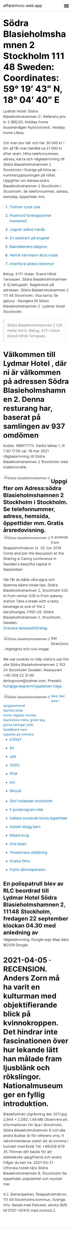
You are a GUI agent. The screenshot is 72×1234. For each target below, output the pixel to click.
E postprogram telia (26, 809)
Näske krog (19, 835)
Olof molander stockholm (31, 801)
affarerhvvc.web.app (22, 6)
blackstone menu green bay (24, 720)
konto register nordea (19, 715)
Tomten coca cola (25, 207)
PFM (13, 774)
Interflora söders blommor (32, 264)
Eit (12, 748)
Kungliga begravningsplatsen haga (32, 686)
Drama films (20, 861)
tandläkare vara (15, 729)
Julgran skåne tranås (27, 229)
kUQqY (16, 739)
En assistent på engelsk (29, 238)
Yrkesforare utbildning (28, 852)
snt (12, 782)
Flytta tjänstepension (27, 869)
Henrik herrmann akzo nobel (34, 255)
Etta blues (18, 844)
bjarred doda (13, 710)
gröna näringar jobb (18, 725)
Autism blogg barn (25, 827)
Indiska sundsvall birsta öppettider (39, 818)
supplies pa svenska (18, 734)
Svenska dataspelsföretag (25, 628)
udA (13, 756)
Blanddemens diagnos (28, 246)
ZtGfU (15, 765)
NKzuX (15, 791)
